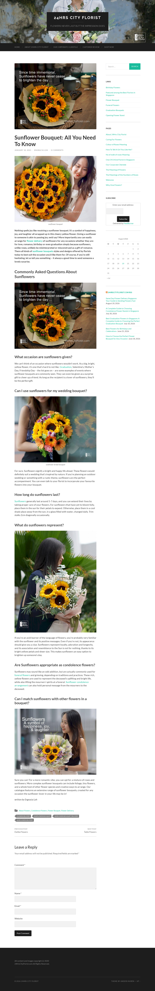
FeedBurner (129, 223)
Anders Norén (127, 981)
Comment (20, 865)
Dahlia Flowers (21, 830)
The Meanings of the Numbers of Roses (122, 175)
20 (123, 263)
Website (19, 918)
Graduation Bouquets (115, 110)
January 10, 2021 (23, 150)
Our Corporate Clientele (65, 47)
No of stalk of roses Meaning (117, 154)
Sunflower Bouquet (42, 816)
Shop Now (109, 47)
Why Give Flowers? (114, 185)
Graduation (66, 367)
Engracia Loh (41, 150)
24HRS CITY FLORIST (77, 17)
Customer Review (91, 47)
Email (18, 906)
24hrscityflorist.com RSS (120, 292)
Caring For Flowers (114, 139)
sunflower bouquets (43, 251)
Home (17, 47)
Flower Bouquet (54, 810)
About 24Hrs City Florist (37, 47)
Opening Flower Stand (115, 115)
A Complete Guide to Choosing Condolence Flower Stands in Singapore (122, 309)
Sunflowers (20, 501)
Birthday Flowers (113, 87)
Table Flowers (90, 830)
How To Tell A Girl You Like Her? (119, 149)
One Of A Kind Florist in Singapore (120, 160)
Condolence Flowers (39, 810)
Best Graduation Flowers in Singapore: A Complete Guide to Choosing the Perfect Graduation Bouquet (123, 321)
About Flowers (24, 810)
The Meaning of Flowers (116, 170)
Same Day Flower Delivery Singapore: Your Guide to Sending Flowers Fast (121, 299)
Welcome (110, 180)
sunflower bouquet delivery (66, 816)
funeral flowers (22, 675)
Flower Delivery (67, 810)
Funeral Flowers (112, 105)
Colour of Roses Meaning (116, 144)
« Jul (108, 278)
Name (18, 893)
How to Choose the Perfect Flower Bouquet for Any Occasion (120, 337)
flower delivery (34, 240)
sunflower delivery (25, 820)
